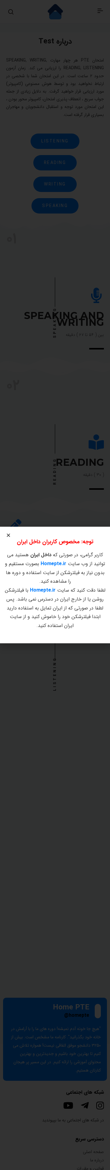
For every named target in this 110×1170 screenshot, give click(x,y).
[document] (55, 585)
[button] (8, 535)
